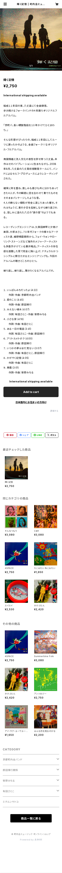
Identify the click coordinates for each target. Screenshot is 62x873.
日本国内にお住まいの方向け (31, 402)
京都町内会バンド (12, 759)
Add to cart (31, 392)
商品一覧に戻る (31, 818)
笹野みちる (9, 780)
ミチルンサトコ (11, 801)
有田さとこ (8, 791)
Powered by (27, 839)
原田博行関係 (10, 770)
